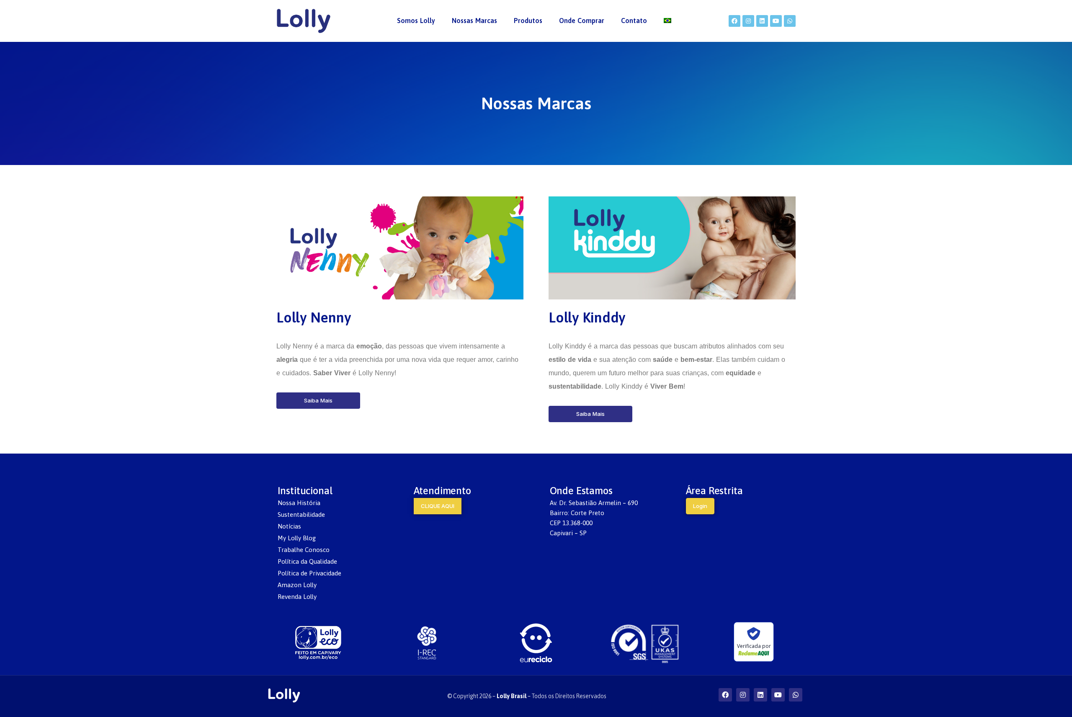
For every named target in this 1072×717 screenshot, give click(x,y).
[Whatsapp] (790, 21)
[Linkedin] (762, 21)
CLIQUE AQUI (437, 506)
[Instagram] (748, 21)
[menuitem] (416, 20)
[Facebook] (734, 21)
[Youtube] (776, 21)
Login (700, 506)
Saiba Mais (318, 400)
